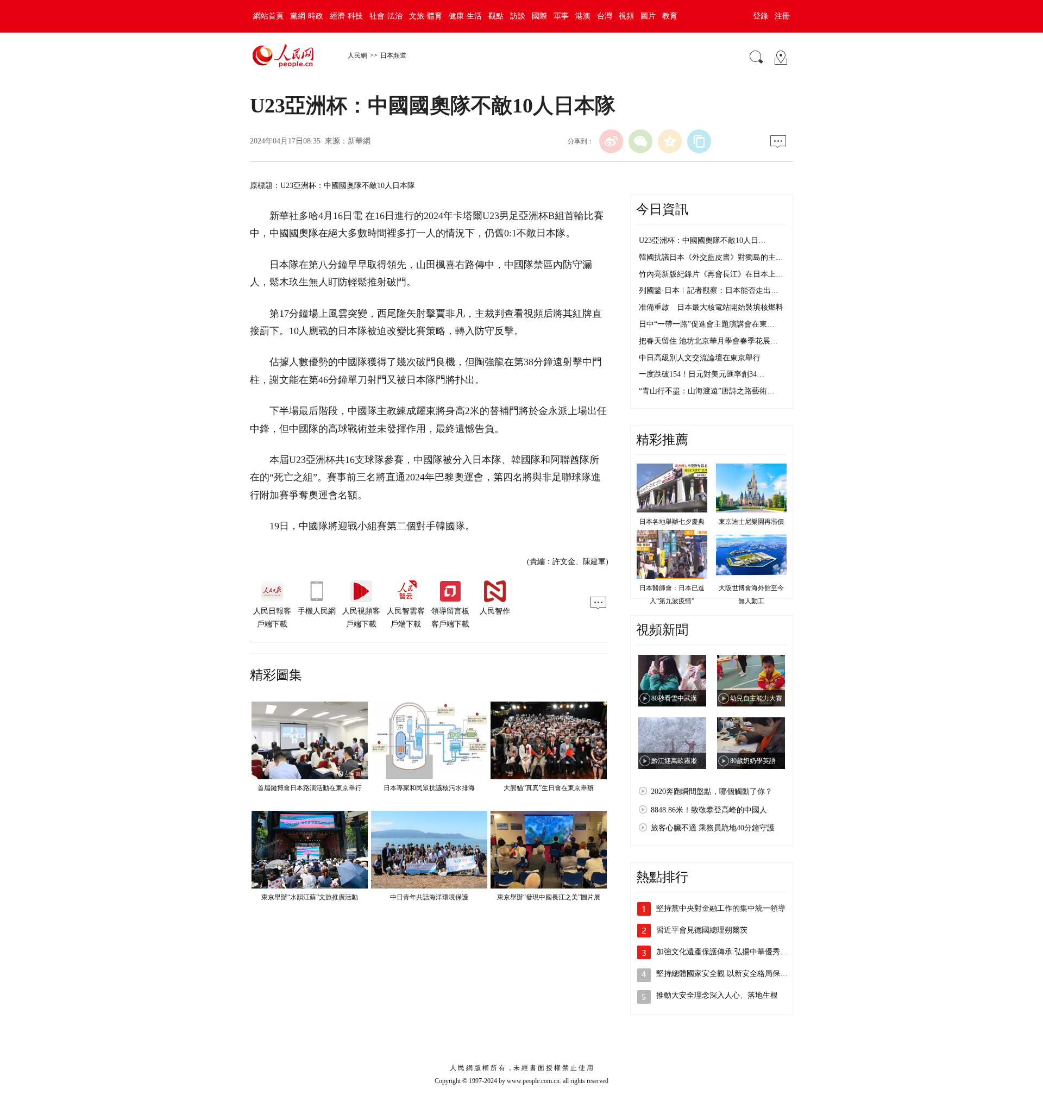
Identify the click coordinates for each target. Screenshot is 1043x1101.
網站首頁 (268, 16)
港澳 (582, 16)
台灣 (604, 16)
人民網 (357, 55)
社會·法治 (386, 16)
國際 (539, 16)
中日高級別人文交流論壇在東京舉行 (700, 358)
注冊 (782, 16)
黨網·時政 (306, 16)
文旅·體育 (425, 16)
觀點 (496, 16)
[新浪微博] (611, 141)
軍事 (561, 16)
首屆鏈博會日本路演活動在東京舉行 (309, 788)
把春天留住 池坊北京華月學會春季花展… (708, 341)
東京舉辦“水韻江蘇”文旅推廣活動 (309, 897)
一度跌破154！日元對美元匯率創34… (701, 374)
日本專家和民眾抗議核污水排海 (429, 788)
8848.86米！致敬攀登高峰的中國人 (709, 810)
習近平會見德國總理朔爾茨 (701, 930)
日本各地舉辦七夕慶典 (672, 522)
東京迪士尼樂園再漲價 (751, 522)
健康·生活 (465, 16)
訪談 (517, 16)
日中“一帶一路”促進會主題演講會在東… (707, 324)
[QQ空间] (670, 141)
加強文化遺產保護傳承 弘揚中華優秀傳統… (729, 952)
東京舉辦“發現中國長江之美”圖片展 (548, 897)
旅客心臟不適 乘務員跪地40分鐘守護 (713, 828)
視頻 (626, 16)
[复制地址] (699, 141)
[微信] (640, 141)
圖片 (648, 16)
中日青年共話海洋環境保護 (429, 897)
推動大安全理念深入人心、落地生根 (717, 995)
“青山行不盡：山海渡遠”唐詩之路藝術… (707, 391)
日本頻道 (393, 55)
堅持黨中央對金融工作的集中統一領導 (721, 908)
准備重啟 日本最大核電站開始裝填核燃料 (711, 307)
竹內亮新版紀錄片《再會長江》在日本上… (711, 274)
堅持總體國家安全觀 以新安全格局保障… (725, 973)
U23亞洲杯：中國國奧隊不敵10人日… (702, 240)
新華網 (359, 141)
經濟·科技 (346, 16)
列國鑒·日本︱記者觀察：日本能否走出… (708, 290)
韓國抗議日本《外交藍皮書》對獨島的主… (711, 257)
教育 (669, 16)
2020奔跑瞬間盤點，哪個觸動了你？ (711, 791)
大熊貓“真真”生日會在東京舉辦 (549, 788)
